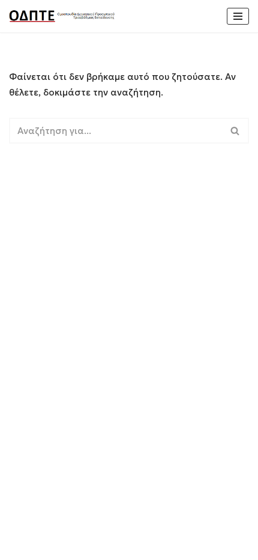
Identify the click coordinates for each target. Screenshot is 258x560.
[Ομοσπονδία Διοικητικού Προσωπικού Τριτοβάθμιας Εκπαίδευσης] (63, 16)
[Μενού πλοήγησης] (238, 16)
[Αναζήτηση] (235, 131)
